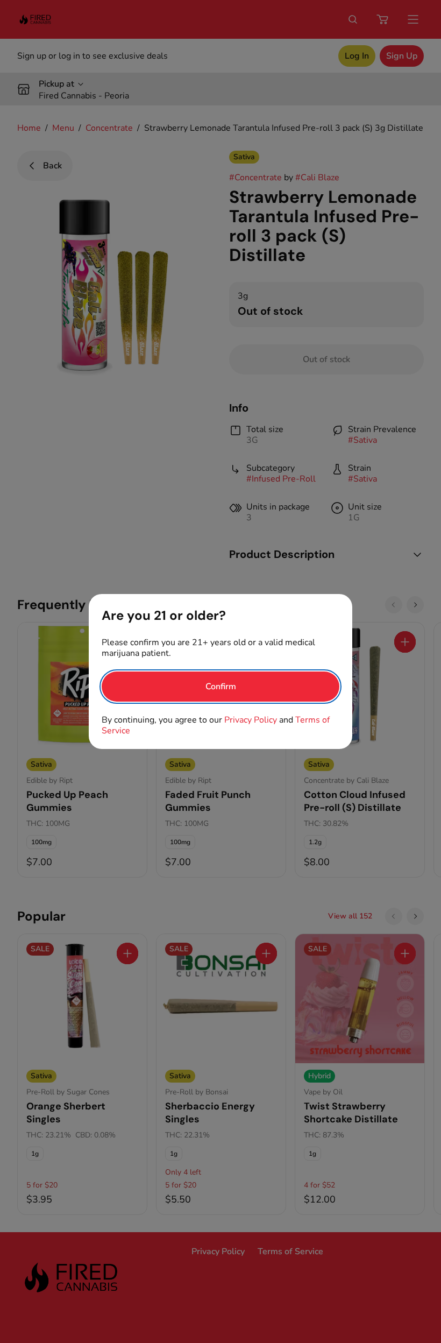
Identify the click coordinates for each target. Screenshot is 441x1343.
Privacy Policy (250, 720)
